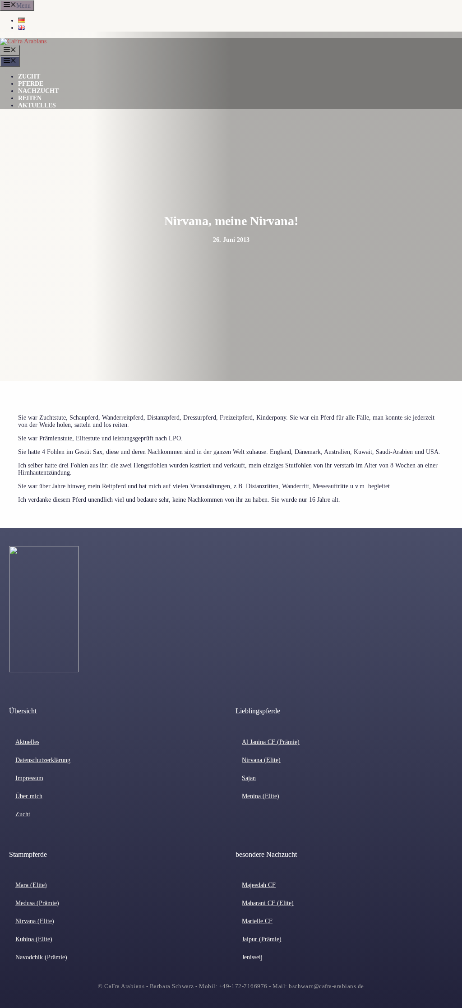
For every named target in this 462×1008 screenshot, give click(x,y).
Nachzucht (38, 91)
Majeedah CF (259, 885)
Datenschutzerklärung (42, 760)
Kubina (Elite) (33, 939)
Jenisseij (252, 957)
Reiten (30, 98)
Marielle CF (257, 921)
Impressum (29, 778)
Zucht (29, 76)
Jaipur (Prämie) (262, 939)
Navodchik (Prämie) (41, 957)
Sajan (249, 778)
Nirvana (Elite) (261, 760)
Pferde (30, 83)
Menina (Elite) (260, 796)
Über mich (28, 796)
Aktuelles (37, 105)
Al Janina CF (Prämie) (271, 742)
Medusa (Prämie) (37, 903)
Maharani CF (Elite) (268, 903)
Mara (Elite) (31, 885)
